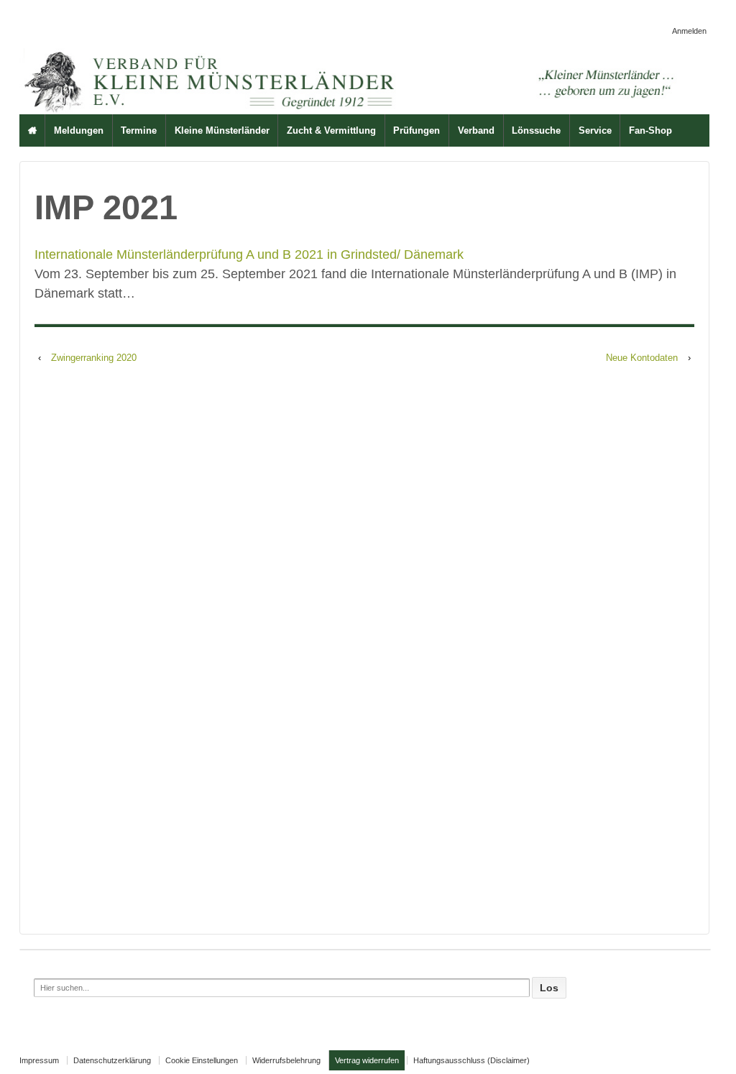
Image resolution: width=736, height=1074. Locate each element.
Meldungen (79, 130)
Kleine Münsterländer (222, 130)
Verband (476, 130)
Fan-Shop (650, 130)
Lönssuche (536, 130)
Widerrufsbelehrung (286, 1060)
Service (595, 130)
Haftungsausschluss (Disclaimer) (471, 1060)
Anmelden (689, 31)
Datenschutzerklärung (112, 1060)
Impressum (39, 1060)
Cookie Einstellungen (201, 1060)
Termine (139, 130)
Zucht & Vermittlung (331, 130)
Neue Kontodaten (642, 357)
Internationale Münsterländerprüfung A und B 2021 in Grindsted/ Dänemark (249, 254)
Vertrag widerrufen (367, 1060)
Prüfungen (416, 130)
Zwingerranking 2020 (94, 357)
